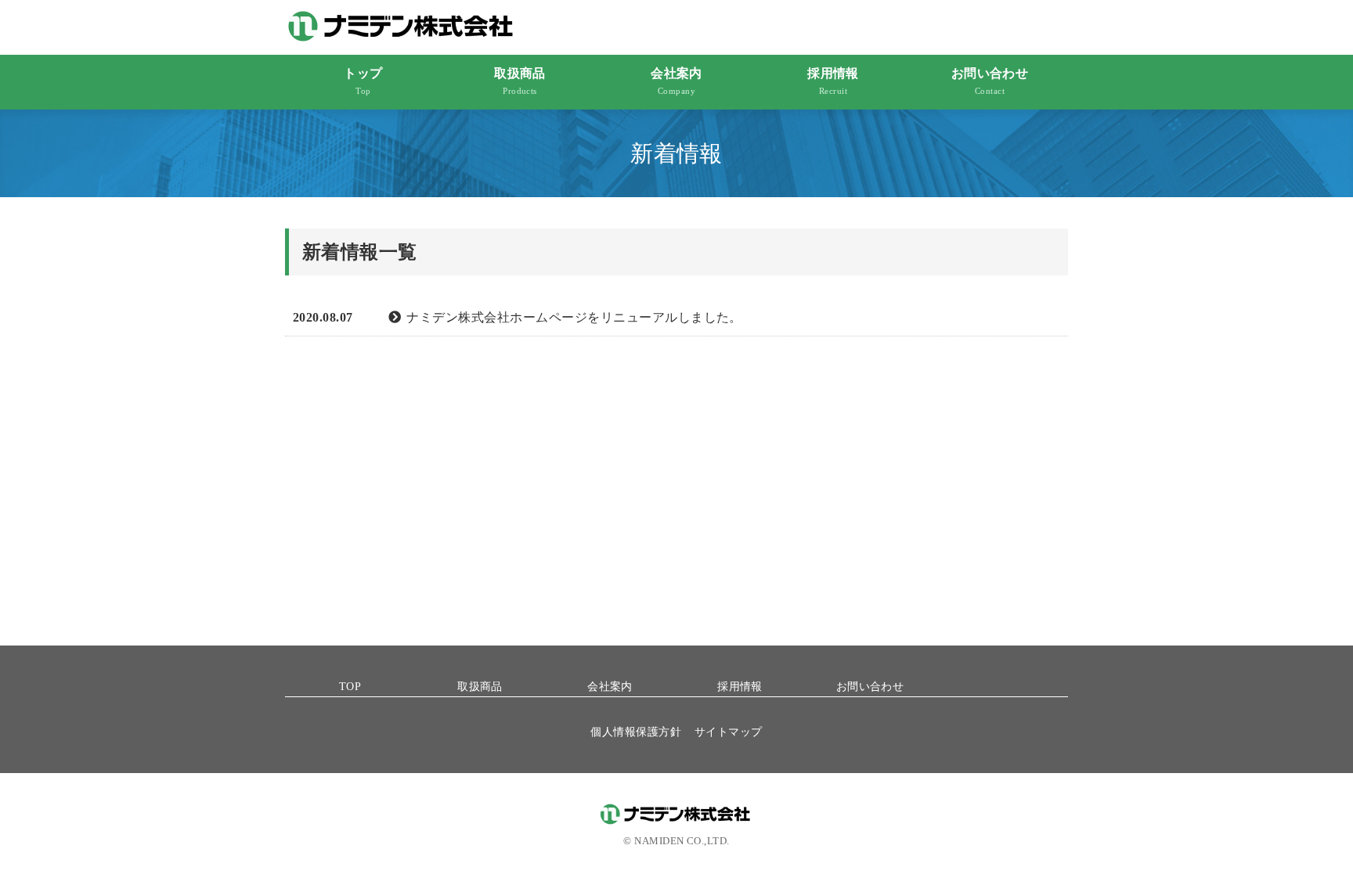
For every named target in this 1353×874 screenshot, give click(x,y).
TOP (350, 686)
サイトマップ (729, 731)
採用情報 (833, 81)
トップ (363, 81)
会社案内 (676, 81)
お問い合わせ (990, 81)
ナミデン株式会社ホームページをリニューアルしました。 (573, 317)
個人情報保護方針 (635, 731)
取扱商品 (520, 81)
